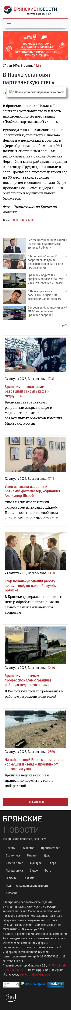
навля (15, 220)
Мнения (32, 855)
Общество (27, 848)
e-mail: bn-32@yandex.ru (35, 974)
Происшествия (50, 848)
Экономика (13, 855)
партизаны (27, 220)
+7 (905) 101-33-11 (17, 970)
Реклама (28, 878)
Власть (10, 848)
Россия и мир (14, 863)
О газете (11, 878)
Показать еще (35, 802)
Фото (47, 870)
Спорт (52, 863)
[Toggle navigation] (9, 23)
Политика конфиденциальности (27, 885)
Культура (36, 863)
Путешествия (14, 870)
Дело (47, 855)
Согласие (11, 893)
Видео (34, 870)
